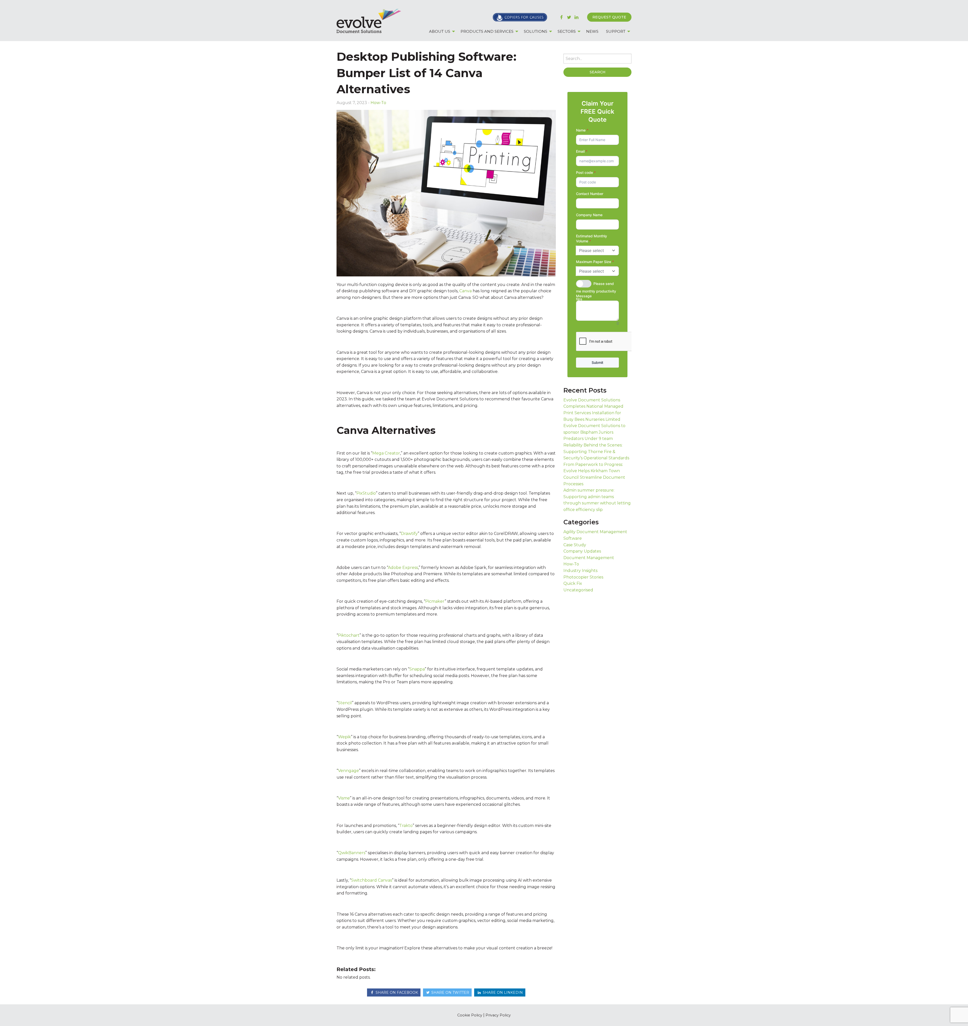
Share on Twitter (449, 992)
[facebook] (561, 17)
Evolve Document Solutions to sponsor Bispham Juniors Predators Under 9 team (594, 432)
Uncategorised (578, 590)
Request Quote (609, 17)
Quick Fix (572, 583)
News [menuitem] (592, 31)
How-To (378, 102)
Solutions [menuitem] (535, 31)
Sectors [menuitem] (567, 31)
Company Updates (582, 551)
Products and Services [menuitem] (487, 31)
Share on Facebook (396, 992)
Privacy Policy (498, 1015)
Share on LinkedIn (502, 992)
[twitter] (569, 17)
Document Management (588, 557)
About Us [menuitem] (439, 31)
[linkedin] (576, 17)
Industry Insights (580, 570)
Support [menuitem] (615, 31)
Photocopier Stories (583, 577)
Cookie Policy (469, 1015)
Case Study (574, 544)
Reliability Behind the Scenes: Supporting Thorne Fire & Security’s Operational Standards (596, 451)
